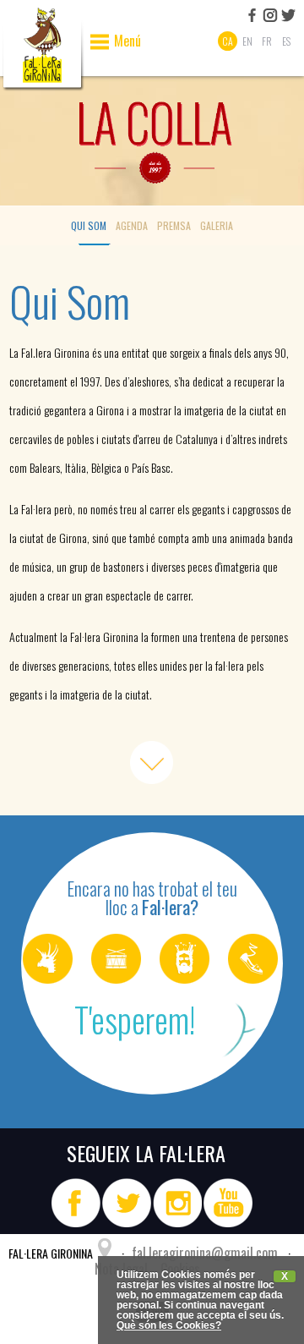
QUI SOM (88, 225)
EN (247, 41)
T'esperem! (134, 1019)
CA (227, 41)
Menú (127, 42)
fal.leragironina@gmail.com (205, 1253)
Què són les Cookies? (169, 1325)
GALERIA (216, 225)
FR (267, 41)
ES (286, 41)
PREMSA (174, 225)
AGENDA (132, 225)
